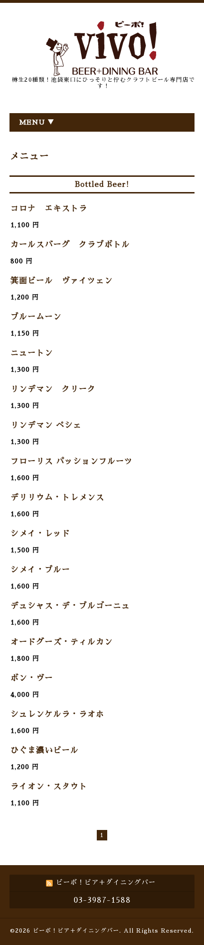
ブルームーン (36, 317)
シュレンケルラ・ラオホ (57, 714)
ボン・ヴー (31, 678)
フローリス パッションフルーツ (71, 461)
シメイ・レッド (40, 534)
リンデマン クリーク (53, 389)
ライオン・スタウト (48, 786)
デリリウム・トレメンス (57, 497)
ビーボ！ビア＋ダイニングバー (76, 931)
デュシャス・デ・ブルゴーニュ (70, 606)
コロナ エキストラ (48, 208)
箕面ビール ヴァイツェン (61, 281)
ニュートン (31, 353)
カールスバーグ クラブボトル (70, 245)
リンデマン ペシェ (46, 425)
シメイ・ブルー (40, 570)
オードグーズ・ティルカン (61, 642)
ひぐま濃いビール (44, 750)
